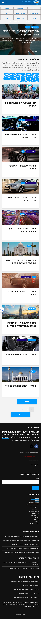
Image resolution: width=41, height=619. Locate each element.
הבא (20, 414)
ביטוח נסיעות (35, 27)
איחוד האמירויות (20, 74)
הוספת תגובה (32, 51)
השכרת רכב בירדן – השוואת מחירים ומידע (22, 198)
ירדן (33, 78)
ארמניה (12, 74)
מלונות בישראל (34, 503)
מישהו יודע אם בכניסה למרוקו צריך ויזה (26, 589)
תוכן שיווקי (34, 465)
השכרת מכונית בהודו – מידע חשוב (22, 293)
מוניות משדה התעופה (20, 13)
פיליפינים (36, 81)
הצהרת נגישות (33, 461)
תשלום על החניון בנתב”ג (31, 585)
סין (18, 78)
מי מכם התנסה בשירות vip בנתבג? (28, 593)
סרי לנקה (6, 78)
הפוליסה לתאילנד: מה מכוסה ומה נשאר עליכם (20, 33)
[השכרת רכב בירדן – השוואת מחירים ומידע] (20, 186)
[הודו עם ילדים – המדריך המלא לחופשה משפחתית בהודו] (20, 249)
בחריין (36, 76)
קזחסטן (29, 81)
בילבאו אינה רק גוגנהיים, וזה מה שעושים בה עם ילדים (22, 552)
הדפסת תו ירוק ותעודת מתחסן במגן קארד (26, 597)
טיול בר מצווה (34, 523)
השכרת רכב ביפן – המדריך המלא (22, 167)
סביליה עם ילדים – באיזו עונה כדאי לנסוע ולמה (24, 544)
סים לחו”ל (34, 18)
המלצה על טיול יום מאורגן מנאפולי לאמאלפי (25, 581)
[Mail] (32, 446)
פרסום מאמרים (34, 511)
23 (11, 409)
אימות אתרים (35, 513)
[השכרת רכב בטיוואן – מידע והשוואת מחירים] (20, 217)
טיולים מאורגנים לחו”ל (14, 21)
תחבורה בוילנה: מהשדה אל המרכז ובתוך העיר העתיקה (22, 536)
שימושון (7, 8)
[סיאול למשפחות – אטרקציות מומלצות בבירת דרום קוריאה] (20, 312)
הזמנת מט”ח (20, 16)
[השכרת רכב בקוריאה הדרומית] (20, 343)
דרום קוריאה (29, 76)
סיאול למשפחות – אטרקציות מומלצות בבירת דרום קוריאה (21, 324)
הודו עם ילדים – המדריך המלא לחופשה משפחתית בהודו (20, 261)
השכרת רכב (20, 10)
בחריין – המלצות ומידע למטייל (20, 386)
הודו (23, 76)
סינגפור (13, 78)
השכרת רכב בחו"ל (30, 120)
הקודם (27, 401)
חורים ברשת (35, 515)
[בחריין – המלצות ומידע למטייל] (20, 374)
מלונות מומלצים (34, 13)
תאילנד (27, 27)
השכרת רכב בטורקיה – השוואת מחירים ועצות (20, 136)
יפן (37, 78)
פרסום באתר (35, 498)
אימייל (36, 478)
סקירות (36, 521)
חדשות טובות (35, 509)
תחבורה (7, 18)
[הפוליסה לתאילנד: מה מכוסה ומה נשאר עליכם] (20, 39)
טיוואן (6, 76)
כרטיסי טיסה (7, 10)
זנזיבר (37, 501)
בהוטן (6, 74)
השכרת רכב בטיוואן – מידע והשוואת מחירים (22, 230)
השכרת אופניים (20, 18)
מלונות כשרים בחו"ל (32, 505)
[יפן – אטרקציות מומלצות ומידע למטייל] (20, 92)
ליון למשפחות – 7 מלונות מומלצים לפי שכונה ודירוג (23, 548)
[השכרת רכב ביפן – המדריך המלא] (20, 154)
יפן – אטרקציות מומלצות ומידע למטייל (20, 104)
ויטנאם (17, 76)
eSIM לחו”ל (27, 21)
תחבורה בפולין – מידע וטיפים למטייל (20, 568)
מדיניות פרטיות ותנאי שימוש (29, 453)
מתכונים (36, 519)
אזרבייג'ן (28, 74)
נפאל (23, 78)
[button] (2, 309)
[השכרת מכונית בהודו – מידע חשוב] (20, 280)
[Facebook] (36, 446)
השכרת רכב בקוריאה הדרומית (21, 354)
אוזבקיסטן (35, 74)
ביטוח (7, 13)
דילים (34, 8)
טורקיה (12, 76)
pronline (17, 614)
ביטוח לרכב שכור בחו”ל (7, 16)
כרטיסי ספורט (34, 16)
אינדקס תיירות (34, 507)
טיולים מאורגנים (20, 8)
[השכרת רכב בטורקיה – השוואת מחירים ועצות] (20, 123)
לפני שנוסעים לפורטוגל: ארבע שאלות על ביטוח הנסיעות (21, 540)
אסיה (33, 245)
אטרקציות (34, 10)
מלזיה (28, 78)
